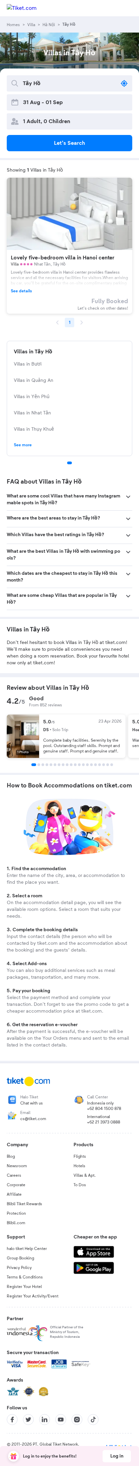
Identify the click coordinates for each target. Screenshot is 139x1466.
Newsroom (17, 1166)
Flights (80, 1156)
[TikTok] (93, 1419)
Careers (14, 1175)
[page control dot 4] (47, 764)
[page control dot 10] (71, 764)
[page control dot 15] (91, 764)
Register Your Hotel (24, 1286)
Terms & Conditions (25, 1277)
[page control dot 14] (87, 764)
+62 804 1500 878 (104, 1108)
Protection (16, 1213)
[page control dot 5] (51, 764)
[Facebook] (12, 1419)
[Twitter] (28, 1419)
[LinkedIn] (44, 1419)
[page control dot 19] (107, 764)
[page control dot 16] (95, 764)
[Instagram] (77, 1419)
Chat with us (31, 1103)
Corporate (16, 1185)
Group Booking (20, 1258)
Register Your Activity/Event (32, 1296)
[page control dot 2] (38, 764)
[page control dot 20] (111, 764)
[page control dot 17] (99, 764)
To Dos (80, 1185)
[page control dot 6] (55, 764)
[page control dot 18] (103, 764)
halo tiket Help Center (27, 1248)
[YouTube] (60, 1419)
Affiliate (14, 1194)
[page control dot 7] (59, 764)
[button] (69, 499)
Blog (11, 1156)
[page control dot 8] (63, 764)
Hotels (79, 1166)
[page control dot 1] (69, 463)
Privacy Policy (19, 1267)
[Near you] (124, 83)
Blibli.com (16, 1223)
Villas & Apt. (85, 1175)
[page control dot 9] (67, 764)
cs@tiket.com (33, 1118)
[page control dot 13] (83, 764)
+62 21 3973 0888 (103, 1122)
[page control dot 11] (75, 764)
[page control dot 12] (79, 764)
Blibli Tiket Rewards (24, 1204)
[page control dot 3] (42, 764)
